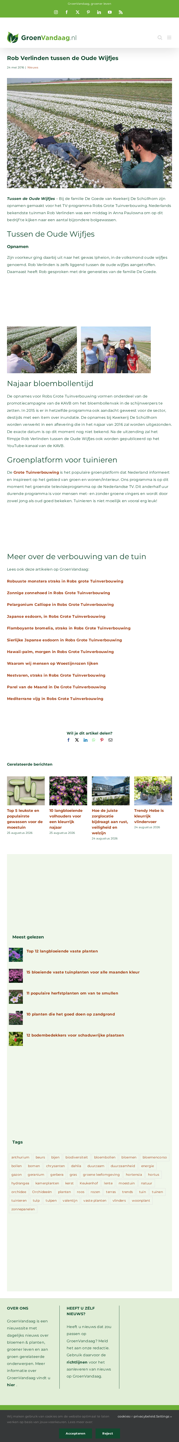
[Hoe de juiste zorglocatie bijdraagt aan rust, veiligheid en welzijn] (111, 778)
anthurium (20, 1157)
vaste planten (94, 1200)
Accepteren (75, 1433)
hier (11, 1385)
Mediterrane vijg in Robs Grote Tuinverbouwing (55, 698)
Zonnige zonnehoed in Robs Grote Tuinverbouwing (58, 593)
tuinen (157, 1192)
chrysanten (55, 1166)
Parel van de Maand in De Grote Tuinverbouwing (56, 687)
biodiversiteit (76, 1157)
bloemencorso (155, 1157)
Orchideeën (42, 1192)
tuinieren (19, 1200)
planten (64, 1192)
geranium (36, 1174)
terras (111, 1192)
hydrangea (20, 1183)
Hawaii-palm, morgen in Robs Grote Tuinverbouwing (60, 652)
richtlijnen (77, 1362)
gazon (16, 1174)
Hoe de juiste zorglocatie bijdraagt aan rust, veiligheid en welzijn (110, 821)
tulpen (51, 1200)
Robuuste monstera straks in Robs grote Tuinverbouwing (65, 581)
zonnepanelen (23, 1209)
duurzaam (95, 1166)
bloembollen (104, 1157)
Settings (163, 1416)
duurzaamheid (123, 1166)
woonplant (141, 1200)
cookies (124, 1416)
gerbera (56, 1174)
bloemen (128, 1157)
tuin (142, 1192)
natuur (146, 1183)
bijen (55, 1157)
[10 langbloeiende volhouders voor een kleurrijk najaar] (68, 778)
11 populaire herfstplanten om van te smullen (72, 993)
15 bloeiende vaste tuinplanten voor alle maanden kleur (83, 972)
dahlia (76, 1166)
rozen (95, 1192)
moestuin (127, 1183)
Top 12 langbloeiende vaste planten (62, 951)
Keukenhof (89, 1183)
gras (73, 1174)
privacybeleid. (145, 1416)
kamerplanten (47, 1183)
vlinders (119, 1200)
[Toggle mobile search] (160, 37)
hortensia (134, 1174)
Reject (107, 1433)
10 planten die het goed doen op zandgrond (71, 1014)
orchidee (18, 1192)
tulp (36, 1200)
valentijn (70, 1200)
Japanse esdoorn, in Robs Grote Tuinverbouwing (56, 616)
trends (127, 1192)
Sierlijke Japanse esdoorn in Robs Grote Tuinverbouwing (64, 640)
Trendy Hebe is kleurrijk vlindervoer (149, 816)
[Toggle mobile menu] (169, 37)
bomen (34, 1166)
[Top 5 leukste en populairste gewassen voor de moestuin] (26, 778)
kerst (69, 1183)
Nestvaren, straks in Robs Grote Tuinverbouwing (56, 675)
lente (108, 1183)
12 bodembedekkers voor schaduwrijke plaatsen (75, 1035)
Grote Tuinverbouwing (36, 472)
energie (147, 1166)
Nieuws (33, 67)
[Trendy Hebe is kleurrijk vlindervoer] (153, 778)
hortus (153, 1174)
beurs (40, 1157)
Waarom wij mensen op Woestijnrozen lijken (52, 663)
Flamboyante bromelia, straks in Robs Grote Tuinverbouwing (69, 628)
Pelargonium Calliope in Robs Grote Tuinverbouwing (60, 604)
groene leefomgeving (101, 1174)
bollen (16, 1166)
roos (80, 1192)
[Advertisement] (89, 301)
